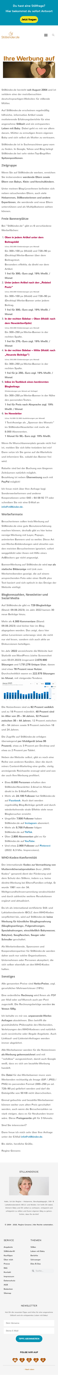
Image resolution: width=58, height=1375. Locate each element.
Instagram (31, 823)
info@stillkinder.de (12, 507)
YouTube (30, 841)
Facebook (15, 800)
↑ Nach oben (29, 1369)
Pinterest (45, 845)
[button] (46, 35)
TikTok (28, 832)
